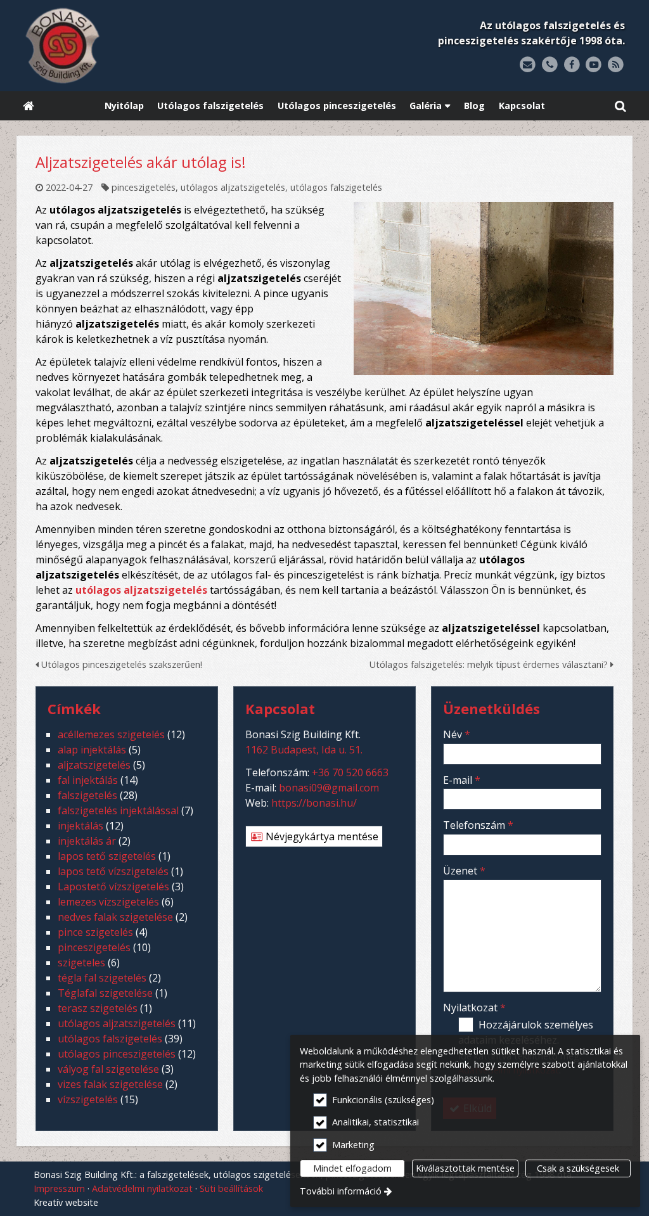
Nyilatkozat (474, 1007)
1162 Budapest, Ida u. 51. (304, 750)
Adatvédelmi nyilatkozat (142, 1188)
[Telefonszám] (550, 65)
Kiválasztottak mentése (465, 1168)
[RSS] (616, 65)
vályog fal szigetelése (108, 1069)
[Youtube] (593, 65)
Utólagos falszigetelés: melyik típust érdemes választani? (489, 664)
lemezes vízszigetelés (108, 902)
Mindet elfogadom (352, 1168)
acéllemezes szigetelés (111, 734)
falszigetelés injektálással (118, 810)
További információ (341, 1191)
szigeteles (81, 963)
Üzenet (464, 871)
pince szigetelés (95, 932)
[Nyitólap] (141, 45)
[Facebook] (572, 65)
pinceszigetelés (144, 187)
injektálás (80, 826)
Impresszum (59, 1188)
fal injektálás (88, 780)
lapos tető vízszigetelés (113, 871)
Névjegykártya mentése (320, 836)
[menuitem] (28, 106)
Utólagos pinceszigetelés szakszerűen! (120, 664)
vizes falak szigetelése (110, 1084)
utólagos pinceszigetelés (117, 1054)
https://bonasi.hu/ (314, 803)
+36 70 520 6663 (350, 772)
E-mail (461, 780)
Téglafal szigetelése (105, 993)
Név (456, 734)
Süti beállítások (231, 1188)
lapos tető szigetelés (107, 856)
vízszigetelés (88, 1099)
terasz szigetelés (98, 1008)
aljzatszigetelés (94, 765)
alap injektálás (92, 750)
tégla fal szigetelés (102, 978)
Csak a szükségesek (578, 1168)
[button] (620, 106)
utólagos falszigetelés (336, 187)
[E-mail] (527, 65)
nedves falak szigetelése (115, 917)
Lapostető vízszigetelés (113, 886)
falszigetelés (87, 795)
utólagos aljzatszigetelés (233, 187)
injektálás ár (87, 841)
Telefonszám (478, 825)
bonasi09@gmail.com (329, 788)
